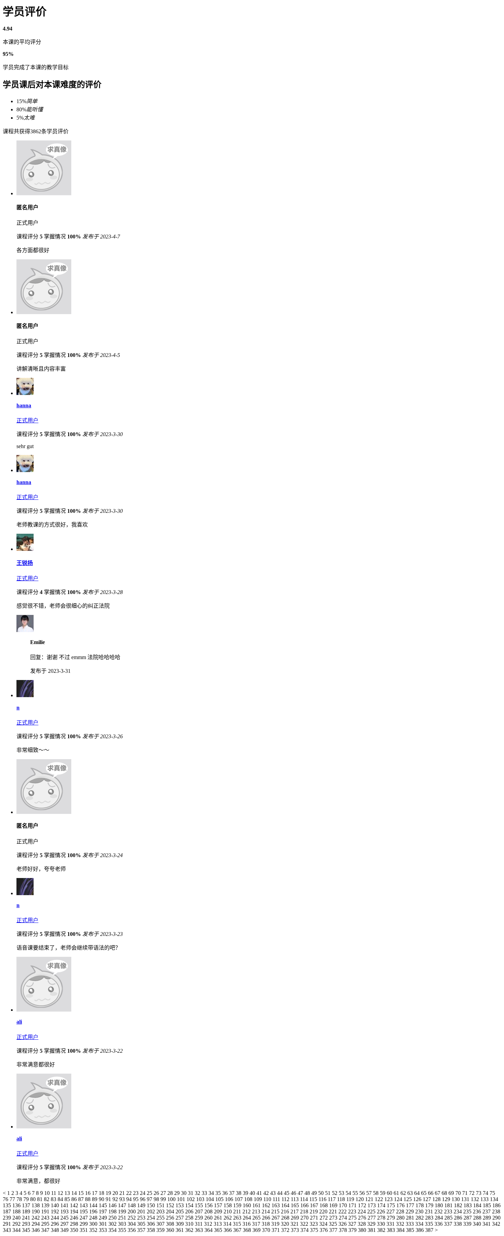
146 (113, 1205)
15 (81, 1193)
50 (321, 1193)
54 (349, 1193)
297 (65, 1224)
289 (487, 1218)
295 (46, 1224)
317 (257, 1224)
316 (247, 1224)
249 (103, 1218)
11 (54, 1193)
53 (342, 1193)
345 (27, 1230)
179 (430, 1205)
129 (447, 1199)
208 (209, 1211)
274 (343, 1218)
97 (150, 1199)
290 (496, 1218)
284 (439, 1218)
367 (238, 1230)
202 (151, 1211)
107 (239, 1199)
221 (333, 1211)
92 (115, 1199)
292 (17, 1224)
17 (95, 1193)
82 (47, 1199)
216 (285, 1211)
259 (199, 1218)
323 (314, 1224)
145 (103, 1205)
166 (305, 1205)
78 (19, 1199)
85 (67, 1199)
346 (36, 1230)
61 (397, 1193)
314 (228, 1224)
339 (468, 1224)
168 (324, 1205)
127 (427, 1199)
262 (228, 1218)
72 (472, 1193)
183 (468, 1205)
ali (19, 1022)
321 (295, 1224)
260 (209, 1218)
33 (205, 1193)
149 (142, 1205)
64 (417, 1193)
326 (343, 1224)
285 (449, 1218)
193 (65, 1211)
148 (132, 1205)
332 (401, 1224)
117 (332, 1199)
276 (363, 1218)
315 (237, 1224)
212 (247, 1211)
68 (445, 1193)
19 (109, 1193)
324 (324, 1224)
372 (286, 1230)
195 (84, 1211)
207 (199, 1211)
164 (286, 1205)
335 (429, 1224)
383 (391, 1230)
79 (26, 1199)
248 (94, 1218)
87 (81, 1199)
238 (496, 1211)
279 (391, 1218)
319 (276, 1224)
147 (123, 1205)
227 (391, 1211)
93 (122, 1199)
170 (343, 1205)
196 (94, 1211)
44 (280, 1193)
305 (142, 1224)
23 (136, 1193)
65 (424, 1193)
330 (381, 1224)
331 (391, 1224)
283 (430, 1218)
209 (219, 1211)
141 (65, 1205)
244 (55, 1218)
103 (201, 1199)
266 (267, 1218)
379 (353, 1230)
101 (182, 1199)
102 (191, 1199)
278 (382, 1218)
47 (301, 1193)
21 (122, 1193)
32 (198, 1193)
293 (27, 1224)
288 (478, 1218)
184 (478, 1205)
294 (36, 1224)
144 (94, 1205)
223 (353, 1211)
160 (247, 1205)
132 (475, 1199)
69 (451, 1193)
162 (267, 1205)
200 (132, 1211)
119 (351, 1199)
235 (468, 1211)
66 (431, 1193)
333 (410, 1224)
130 (456, 1199)
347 (46, 1230)
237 (487, 1211)
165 (295, 1205)
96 (143, 1199)
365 (219, 1230)
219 (314, 1211)
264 (247, 1218)
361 (180, 1230)
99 (163, 1199)
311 (199, 1224)
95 (136, 1199)
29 (177, 1193)
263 (238, 1218)
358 (151, 1230)
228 (401, 1211)
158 (228, 1205)
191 (46, 1211)
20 (115, 1193)
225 (372, 1211)
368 (247, 1230)
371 (276, 1230)
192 (55, 1211)
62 (403, 1193)
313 (218, 1224)
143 (84, 1205)
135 (7, 1205)
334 (420, 1224)
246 (75, 1218)
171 (353, 1205)
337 (449, 1224)
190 (36, 1211)
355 (123, 1230)
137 (27, 1205)
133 (485, 1199)
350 (75, 1230)
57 (369, 1193)
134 (494, 1199)
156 (209, 1205)
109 (258, 1199)
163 (276, 1205)
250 (113, 1218)
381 (372, 1230)
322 (305, 1224)
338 (458, 1224)
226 (381, 1211)
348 (55, 1230)
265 (257, 1218)
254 (151, 1218)
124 (399, 1199)
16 (88, 1193)
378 (343, 1230)
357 (142, 1230)
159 (238, 1205)
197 (103, 1211)
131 (466, 1199)
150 (151, 1205)
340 (477, 1224)
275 (353, 1218)
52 (335, 1193)
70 (458, 1193)
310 (190, 1224)
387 (430, 1230)
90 (102, 1199)
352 (94, 1230)
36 (225, 1193)
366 (228, 1230)
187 (7, 1211)
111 (277, 1199)
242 (36, 1218)
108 (249, 1199)
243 (46, 1218)
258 (190, 1218)
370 (267, 1230)
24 (143, 1193)
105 (220, 1199)
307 (161, 1224)
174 (382, 1205)
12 (61, 1193)
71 (465, 1193)
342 (496, 1224)
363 (199, 1230)
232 (439, 1211)
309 (180, 1224)
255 (161, 1218)
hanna (23, 405)
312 (209, 1224)
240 (17, 1218)
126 (418, 1199)
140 (55, 1205)
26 (157, 1193)
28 (170, 1193)
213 (257, 1211)
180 (439, 1205)
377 (334, 1230)
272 (324, 1218)
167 (315, 1205)
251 (123, 1218)
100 (172, 1199)
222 (343, 1211)
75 (492, 1193)
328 (362, 1224)
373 (295, 1230)
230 (420, 1211)
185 (487, 1205)
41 (259, 1193)
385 (411, 1230)
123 (389, 1199)
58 (376, 1193)
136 (17, 1205)
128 (437, 1199)
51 (328, 1193)
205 (180, 1211)
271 (315, 1218)
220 (324, 1211)
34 (211, 1193)
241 (27, 1218)
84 (61, 1199)
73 (479, 1193)
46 (294, 1193)
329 (372, 1224)
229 (410, 1211)
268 (286, 1218)
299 (84, 1224)
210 (228, 1211)
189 (27, 1211)
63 (410, 1193)
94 (129, 1199)
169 (334, 1205)
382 (382, 1230)
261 (219, 1218)
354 (113, 1230)
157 (219, 1205)
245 (65, 1218)
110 (268, 1199)
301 (103, 1224)
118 (341, 1199)
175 (391, 1205)
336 (439, 1224)
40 (253, 1193)
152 (171, 1205)
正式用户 (27, 420)
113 (295, 1199)
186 (496, 1205)
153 (180, 1205)
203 (161, 1211)
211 (237, 1211)
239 (7, 1218)
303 (123, 1224)
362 (190, 1230)
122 (379, 1199)
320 (285, 1224)
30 (184, 1193)
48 (307, 1193)
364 (209, 1230)
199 (123, 1211)
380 (363, 1230)
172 (363, 1205)
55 (355, 1193)
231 (429, 1211)
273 (334, 1218)
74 (486, 1193)
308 (171, 1224)
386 (420, 1230)
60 (390, 1193)
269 (295, 1218)
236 (477, 1211)
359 (161, 1230)
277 (372, 1218)
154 (190, 1205)
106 (230, 1199)
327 (353, 1224)
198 (113, 1211)
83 (54, 1199)
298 (75, 1224)
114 (304, 1199)
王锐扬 (24, 563)
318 (266, 1224)
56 (362, 1193)
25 (150, 1193)
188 (17, 1211)
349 (65, 1230)
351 (84, 1230)
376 (324, 1230)
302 (113, 1224)
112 (286, 1199)
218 (305, 1211)
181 (449, 1205)
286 (459, 1218)
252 (132, 1218)
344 (17, 1230)
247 (84, 1218)
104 (210, 1199)
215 (276, 1211)
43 (273, 1193)
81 (40, 1199)
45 (287, 1193)
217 (295, 1211)
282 (420, 1218)
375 (315, 1230)
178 (420, 1205)
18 (102, 1193)
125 (408, 1199)
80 (33, 1199)
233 (449, 1211)
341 (487, 1224)
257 (180, 1218)
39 (246, 1193)
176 (401, 1205)
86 (74, 1199)
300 (94, 1224)
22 (129, 1193)
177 (411, 1205)
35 (218, 1193)
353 (103, 1230)
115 (314, 1199)
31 (191, 1193)
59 (383, 1193)
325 (333, 1224)
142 (75, 1205)
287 (468, 1218)
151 (161, 1205)
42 (266, 1193)
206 (190, 1211)
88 (88, 1199)
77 (13, 1199)
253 (142, 1218)
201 (142, 1211)
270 (305, 1218)
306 (151, 1224)
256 (171, 1218)
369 (257, 1230)
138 (36, 1205)
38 (239, 1193)
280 (401, 1218)
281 (411, 1218)
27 (163, 1193)
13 (67, 1193)
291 (7, 1224)
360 (171, 1230)
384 (401, 1230)
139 (46, 1205)
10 (47, 1193)
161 (257, 1205)
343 (7, 1230)
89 (95, 1199)
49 (314, 1193)
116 (323, 1199)
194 (75, 1211)
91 (109, 1199)
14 (74, 1193)
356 (132, 1230)
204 (171, 1211)
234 (458, 1211)
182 (459, 1205)
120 (360, 1199)
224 (362, 1211)
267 (276, 1218)
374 (305, 1230)
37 (232, 1193)
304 (132, 1224)
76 (6, 1199)
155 (199, 1205)
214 (266, 1211)
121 (370, 1199)
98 (157, 1199)
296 (55, 1224)
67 (438, 1193)
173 (372, 1205)
